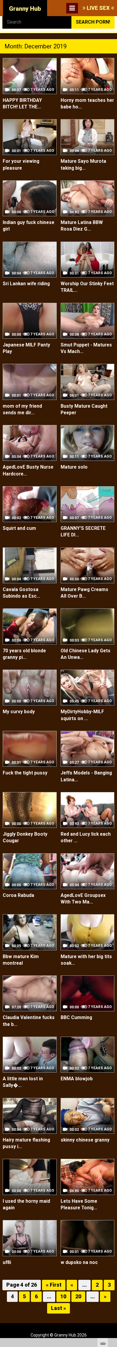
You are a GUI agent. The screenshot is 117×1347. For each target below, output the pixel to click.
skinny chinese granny (85, 1140)
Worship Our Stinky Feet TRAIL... (87, 287)
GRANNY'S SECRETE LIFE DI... (83, 532)
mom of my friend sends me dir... (22, 409)
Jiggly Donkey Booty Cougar (25, 837)
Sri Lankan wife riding (26, 283)
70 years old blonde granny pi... (24, 654)
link (112, 1253)
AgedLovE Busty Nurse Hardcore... (28, 470)
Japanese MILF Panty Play (26, 348)
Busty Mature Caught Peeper (84, 409)
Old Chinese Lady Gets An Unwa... (85, 654)
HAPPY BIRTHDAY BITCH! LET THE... (22, 104)
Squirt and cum (19, 528)
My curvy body (19, 711)
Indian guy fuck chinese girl (28, 226)
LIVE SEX (98, 8)
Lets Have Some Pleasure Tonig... (79, 1205)
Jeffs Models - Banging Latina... (86, 776)
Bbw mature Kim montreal (21, 960)
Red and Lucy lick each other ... (86, 837)
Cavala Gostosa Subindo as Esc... (21, 593)
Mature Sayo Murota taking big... (83, 165)
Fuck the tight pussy (25, 773)
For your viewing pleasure (21, 165)
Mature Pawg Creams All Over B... (84, 593)
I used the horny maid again (26, 1205)
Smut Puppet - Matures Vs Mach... (86, 348)
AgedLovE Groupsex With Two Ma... (83, 899)
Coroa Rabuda (18, 895)
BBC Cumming (76, 1017)
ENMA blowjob (77, 1078)
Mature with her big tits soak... (86, 960)
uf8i (7, 1262)
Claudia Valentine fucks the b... (29, 1021)
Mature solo (74, 467)
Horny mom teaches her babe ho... (87, 104)
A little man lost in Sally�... (23, 1082)
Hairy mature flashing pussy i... (26, 1143)
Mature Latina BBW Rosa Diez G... (82, 226)
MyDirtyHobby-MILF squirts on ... (82, 715)
